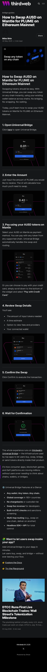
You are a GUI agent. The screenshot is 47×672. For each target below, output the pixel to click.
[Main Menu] (43, 3)
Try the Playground (14, 568)
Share (40, 36)
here (10, 129)
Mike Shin (7, 38)
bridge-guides (8, 13)
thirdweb (20, 645)
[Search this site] (39, 3)
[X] (23, 649)
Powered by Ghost (23, 655)
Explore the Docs (13, 562)
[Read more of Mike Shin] (5, 32)
